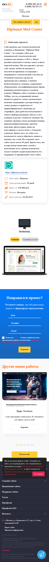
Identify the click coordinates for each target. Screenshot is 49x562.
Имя (13, 315)
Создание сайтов (9, 481)
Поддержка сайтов (10, 492)
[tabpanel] (24, 403)
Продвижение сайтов (11, 486)
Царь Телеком (24, 411)
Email (13, 331)
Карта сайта (10, 527)
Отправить (24, 349)
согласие (17, 338)
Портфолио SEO (9, 508)
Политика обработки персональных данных (18, 554)
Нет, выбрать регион (21, 22)
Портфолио (7, 503)
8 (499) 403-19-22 (34, 4)
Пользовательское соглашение (13, 556)
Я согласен (38, 474)
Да (36, 22)
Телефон (15, 323)
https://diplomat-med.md (16, 172)
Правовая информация (14, 530)
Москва (25, 16)
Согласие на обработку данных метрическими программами (24, 558)
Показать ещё (24, 454)
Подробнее (24, 427)
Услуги (5, 497)
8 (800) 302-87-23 (33, 6)
